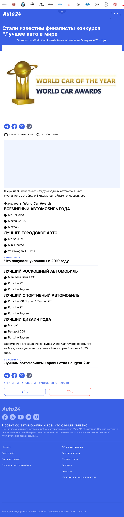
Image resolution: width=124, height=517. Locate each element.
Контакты (67, 471)
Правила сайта (70, 459)
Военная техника (11, 459)
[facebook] (14, 126)
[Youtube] (21, 417)
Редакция (67, 465)
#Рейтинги (11, 383)
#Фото (65, 383)
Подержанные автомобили (16, 465)
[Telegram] (28, 417)
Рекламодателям (71, 453)
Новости (6, 447)
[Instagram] (36, 417)
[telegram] (7, 126)
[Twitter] (13, 417)
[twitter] (22, 126)
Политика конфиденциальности (79, 477)
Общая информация (72, 447)
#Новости (29, 383)
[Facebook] (5, 417)
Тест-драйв (8, 453)
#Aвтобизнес (48, 383)
